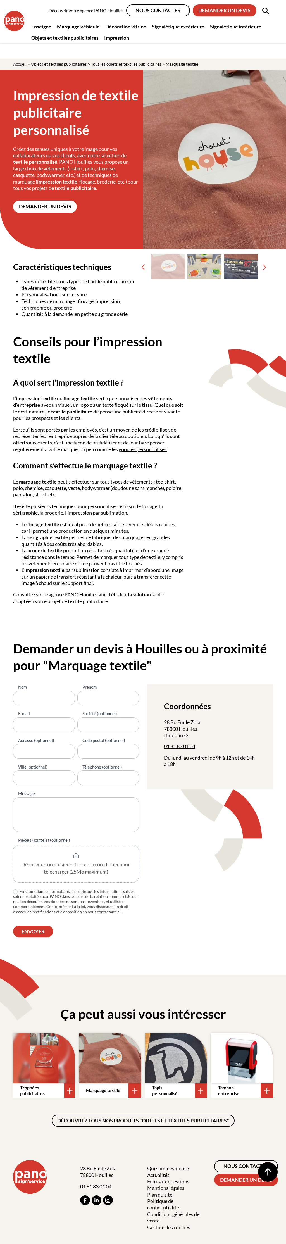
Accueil (20, 63)
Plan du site (159, 1194)
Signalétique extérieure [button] (178, 26)
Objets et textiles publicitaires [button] (65, 38)
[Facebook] (85, 1200)
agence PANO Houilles (73, 594)
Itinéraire (174, 735)
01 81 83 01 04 (179, 746)
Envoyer (33, 931)
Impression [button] (116, 38)
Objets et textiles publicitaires (59, 63)
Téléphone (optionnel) (102, 766)
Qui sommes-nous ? (168, 1168)
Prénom (89, 686)
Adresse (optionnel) (36, 740)
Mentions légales (165, 1188)
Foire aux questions (168, 1181)
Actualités (158, 1175)
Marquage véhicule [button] (78, 26)
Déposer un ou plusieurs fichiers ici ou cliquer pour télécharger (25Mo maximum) (76, 868)
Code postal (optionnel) (103, 740)
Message (26, 793)
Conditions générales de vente (173, 1217)
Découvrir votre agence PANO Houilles (86, 10)
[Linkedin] (96, 1200)
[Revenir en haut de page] (268, 1172)
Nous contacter (158, 10)
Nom (22, 686)
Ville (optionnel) (32, 766)
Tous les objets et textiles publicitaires (126, 63)
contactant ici (109, 911)
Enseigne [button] (41, 26)
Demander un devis (224, 10)
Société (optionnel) (99, 713)
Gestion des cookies (168, 1227)
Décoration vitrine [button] (125, 26)
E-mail (24, 713)
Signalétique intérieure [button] (235, 26)
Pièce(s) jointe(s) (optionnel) (44, 840)
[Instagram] (108, 1200)
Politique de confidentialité (163, 1204)
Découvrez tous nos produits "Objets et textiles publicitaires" (143, 1120)
